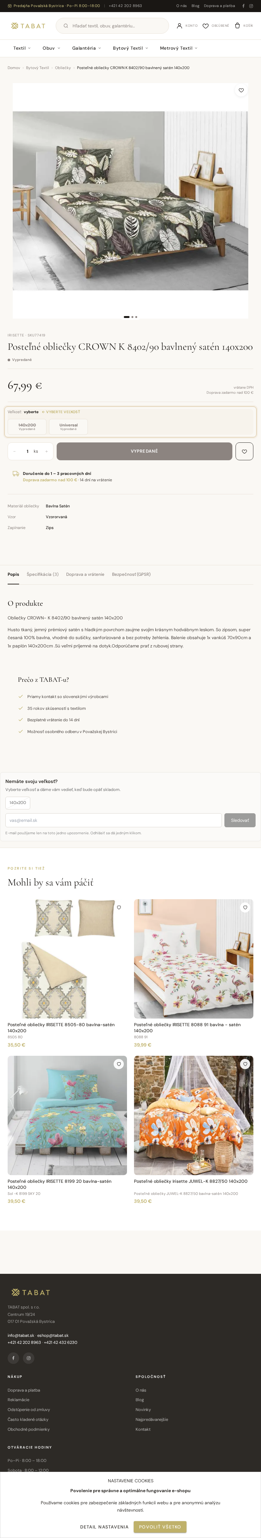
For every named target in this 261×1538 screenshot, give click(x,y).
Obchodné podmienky (29, 1429)
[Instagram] (251, 6)
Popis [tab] (13, 574)
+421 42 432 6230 (60, 1342)
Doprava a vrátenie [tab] (85, 574)
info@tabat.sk (21, 1335)
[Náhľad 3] (136, 317)
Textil (19, 48)
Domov (14, 67)
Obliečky (63, 67)
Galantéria (84, 48)
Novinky (143, 1409)
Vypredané (144, 451)
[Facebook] (243, 6)
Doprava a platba (219, 6)
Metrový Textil (176, 48)
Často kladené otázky (28, 1419)
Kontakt (143, 1429)
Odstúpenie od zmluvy (29, 1409)
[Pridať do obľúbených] (241, 90)
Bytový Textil (128, 48)
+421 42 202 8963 (125, 6)
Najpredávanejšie (152, 1419)
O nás (181, 6)
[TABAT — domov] (28, 26)
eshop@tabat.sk (53, 1335)
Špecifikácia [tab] (43, 574)
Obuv (49, 48)
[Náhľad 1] (127, 317)
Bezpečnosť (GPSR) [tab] (131, 574)
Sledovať (240, 820)
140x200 (18, 802)
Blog (196, 6)
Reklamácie (18, 1399)
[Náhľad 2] (132, 317)
